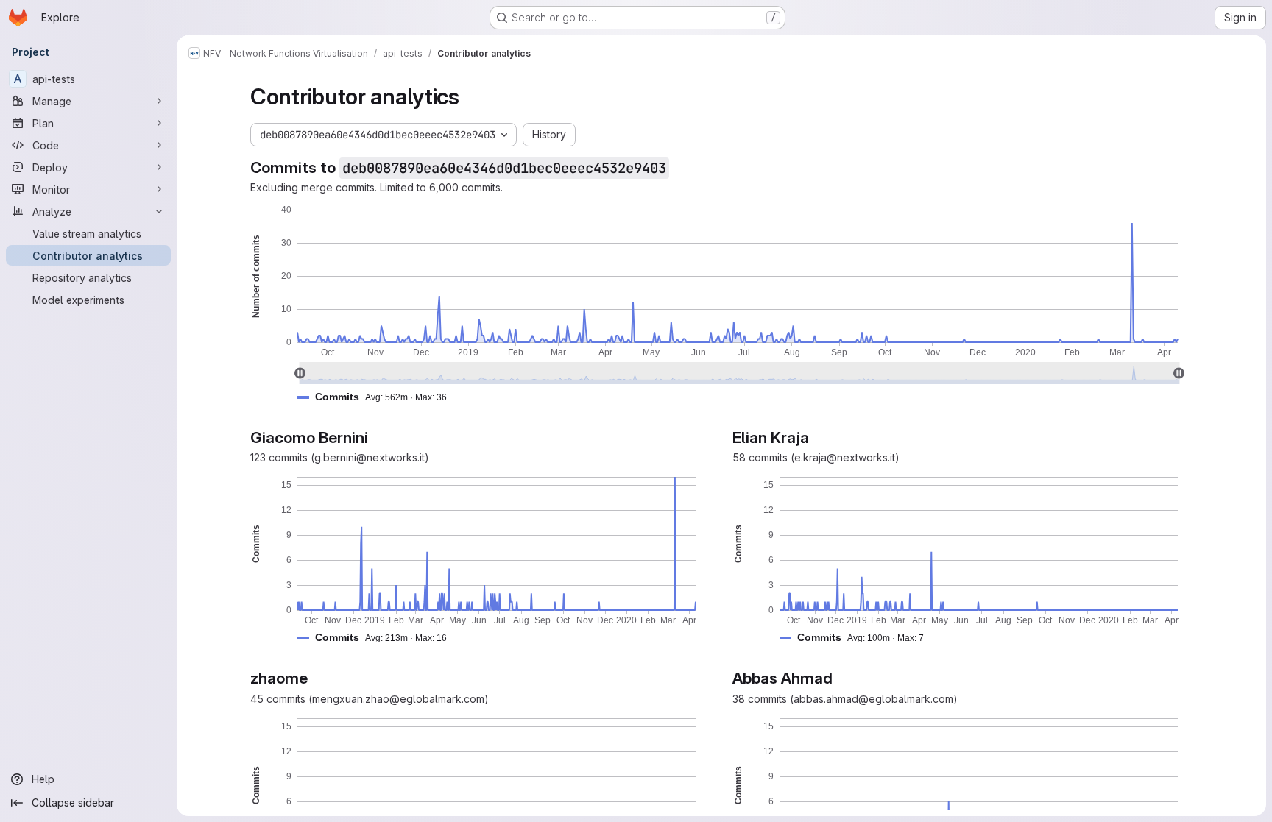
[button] (378, 397)
